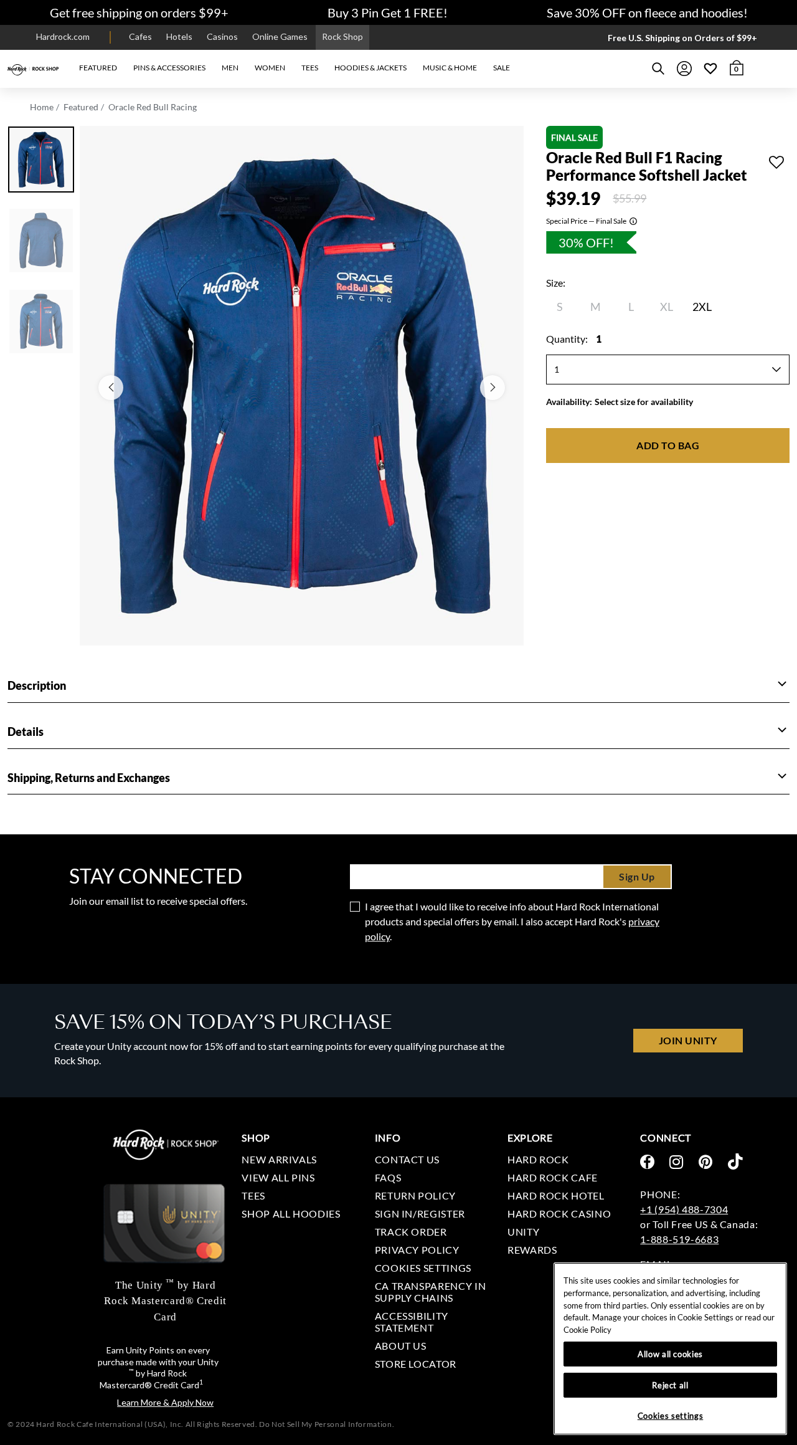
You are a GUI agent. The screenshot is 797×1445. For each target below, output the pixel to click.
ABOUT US (401, 1346)
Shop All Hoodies (291, 1213)
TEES (253, 1195)
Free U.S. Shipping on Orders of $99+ (682, 37)
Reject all (670, 1385)
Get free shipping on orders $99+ (139, 12)
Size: (555, 283)
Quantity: (573, 339)
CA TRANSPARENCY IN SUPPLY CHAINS (430, 1292)
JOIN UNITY (688, 1040)
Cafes (140, 36)
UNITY (523, 1232)
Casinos (222, 36)
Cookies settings (423, 1268)
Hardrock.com (63, 36)
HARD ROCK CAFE (552, 1177)
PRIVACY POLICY (417, 1250)
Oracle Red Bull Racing (152, 107)
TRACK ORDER (411, 1232)
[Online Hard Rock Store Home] (33, 68)
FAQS (388, 1177)
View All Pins (278, 1177)
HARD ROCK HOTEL (556, 1195)
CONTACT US (407, 1159)
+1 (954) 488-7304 (684, 1209)
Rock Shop (342, 36)
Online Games (280, 36)
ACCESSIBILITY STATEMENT (411, 1321)
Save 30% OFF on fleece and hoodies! (647, 12)
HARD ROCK (538, 1159)
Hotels (179, 36)
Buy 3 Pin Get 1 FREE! (388, 12)
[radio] (559, 306)
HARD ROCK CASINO (559, 1213)
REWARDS (532, 1250)
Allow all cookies (670, 1354)
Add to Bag (667, 445)
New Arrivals (279, 1159)
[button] (98, 68)
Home (42, 107)
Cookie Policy (587, 1330)
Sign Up (637, 876)
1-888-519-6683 (679, 1239)
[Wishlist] (710, 68)
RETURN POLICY (415, 1195)
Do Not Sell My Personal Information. (326, 1424)
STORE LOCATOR (415, 1364)
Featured (81, 107)
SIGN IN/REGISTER (420, 1213)
